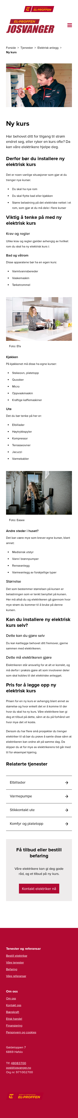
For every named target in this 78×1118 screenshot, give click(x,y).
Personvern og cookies (21, 1032)
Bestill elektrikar (16, 955)
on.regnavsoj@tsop (18, 1067)
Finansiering (14, 1025)
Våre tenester (15, 962)
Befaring (11, 969)
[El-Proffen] (39, 9)
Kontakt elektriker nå (39, 889)
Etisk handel (14, 1018)
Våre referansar (16, 976)
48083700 (18, 1063)
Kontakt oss (13, 1005)
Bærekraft (12, 1012)
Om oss (11, 998)
